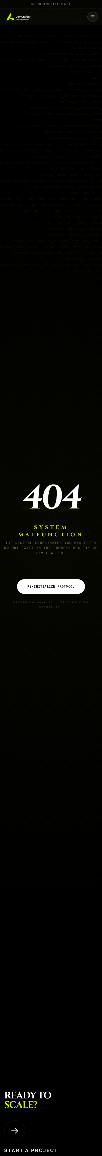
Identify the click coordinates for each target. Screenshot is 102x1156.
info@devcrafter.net (51, 4)
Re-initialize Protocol (51, 586)
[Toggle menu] (92, 17)
